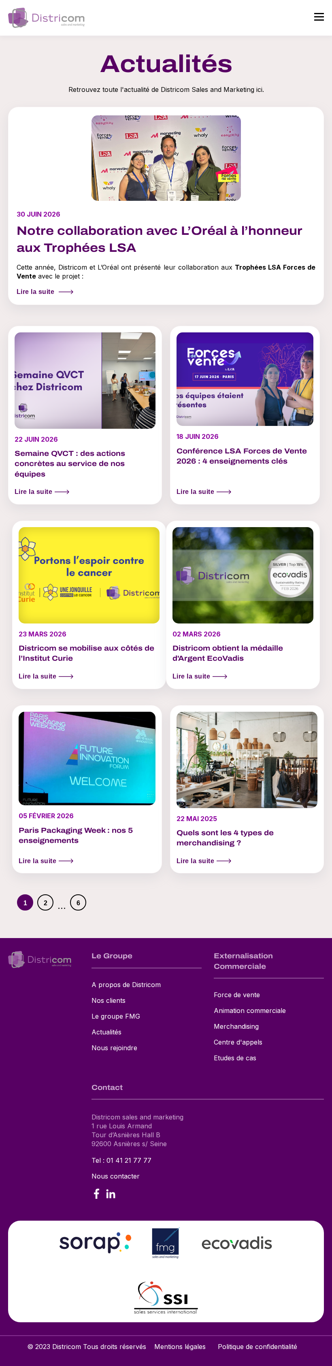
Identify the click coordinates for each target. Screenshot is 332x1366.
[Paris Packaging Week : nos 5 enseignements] (87, 789)
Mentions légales (180, 1347)
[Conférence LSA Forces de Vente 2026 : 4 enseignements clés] (245, 415)
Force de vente (237, 995)
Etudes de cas (235, 1058)
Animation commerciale (250, 1010)
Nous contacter (116, 1176)
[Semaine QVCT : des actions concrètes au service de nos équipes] (85, 415)
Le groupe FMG (116, 1016)
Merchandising (236, 1026)
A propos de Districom (126, 984)
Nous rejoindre (114, 1048)
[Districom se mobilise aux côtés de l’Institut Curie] (89, 605)
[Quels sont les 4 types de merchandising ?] (247, 789)
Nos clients (109, 1000)
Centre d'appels (238, 1042)
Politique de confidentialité (257, 1347)
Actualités (106, 1032)
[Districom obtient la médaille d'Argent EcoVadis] (243, 605)
